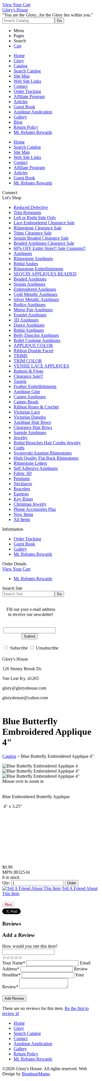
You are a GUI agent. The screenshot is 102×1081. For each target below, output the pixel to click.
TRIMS (20, 355)
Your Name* (13, 962)
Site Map (22, 76)
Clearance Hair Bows (33, 427)
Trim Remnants (27, 212)
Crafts (19, 447)
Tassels (20, 381)
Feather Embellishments (35, 386)
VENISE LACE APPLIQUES (41, 366)
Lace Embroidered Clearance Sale (44, 222)
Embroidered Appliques (35, 289)
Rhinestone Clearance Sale (37, 227)
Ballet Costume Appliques (37, 340)
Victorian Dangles (30, 417)
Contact (20, 86)
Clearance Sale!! (28, 376)
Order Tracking (27, 91)
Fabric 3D (23, 473)
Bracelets (22, 488)
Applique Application (33, 111)
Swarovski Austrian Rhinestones (43, 453)
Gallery (20, 117)
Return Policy (26, 127)
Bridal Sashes (26, 263)
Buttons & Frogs (28, 371)
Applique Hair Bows (32, 422)
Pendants (22, 478)
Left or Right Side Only (35, 217)
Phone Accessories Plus (35, 509)
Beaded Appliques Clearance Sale (44, 243)
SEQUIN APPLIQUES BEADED (45, 273)
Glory (19, 60)
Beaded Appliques (30, 279)
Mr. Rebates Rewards (33, 132)
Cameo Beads (26, 401)
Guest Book (24, 106)
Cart (17, 45)
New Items (23, 514)
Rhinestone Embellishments (38, 268)
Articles (20, 101)
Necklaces (23, 483)
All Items (22, 519)
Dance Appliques (29, 325)
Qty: (6, 882)
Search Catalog (27, 71)
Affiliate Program (29, 96)
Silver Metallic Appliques (36, 299)
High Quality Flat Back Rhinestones (46, 458)
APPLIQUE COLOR (33, 345)
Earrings (21, 493)
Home (19, 55)
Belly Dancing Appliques (36, 335)
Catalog (20, 65)
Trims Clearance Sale (33, 233)
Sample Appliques (30, 432)
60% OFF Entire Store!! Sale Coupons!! (50, 248)
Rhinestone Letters (30, 463)
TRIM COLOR (28, 360)
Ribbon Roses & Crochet (36, 406)
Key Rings (23, 499)
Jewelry (20, 437)
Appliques (23, 253)
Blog (18, 122)
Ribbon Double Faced (33, 350)
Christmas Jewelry (30, 504)
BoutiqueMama (36, 1073)
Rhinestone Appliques (33, 258)
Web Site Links (27, 81)
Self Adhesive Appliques (36, 468)
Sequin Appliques (29, 284)
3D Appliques (26, 320)
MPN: (7, 872)
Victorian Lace (27, 412)
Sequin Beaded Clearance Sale (41, 238)
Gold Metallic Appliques (36, 294)
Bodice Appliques (30, 304)
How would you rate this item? (30, 946)
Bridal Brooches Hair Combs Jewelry (47, 442)
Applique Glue (27, 391)
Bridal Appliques (29, 330)
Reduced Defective (31, 207)
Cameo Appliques (30, 396)
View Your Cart (16, 4)
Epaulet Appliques (30, 314)
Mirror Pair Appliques (33, 309)
